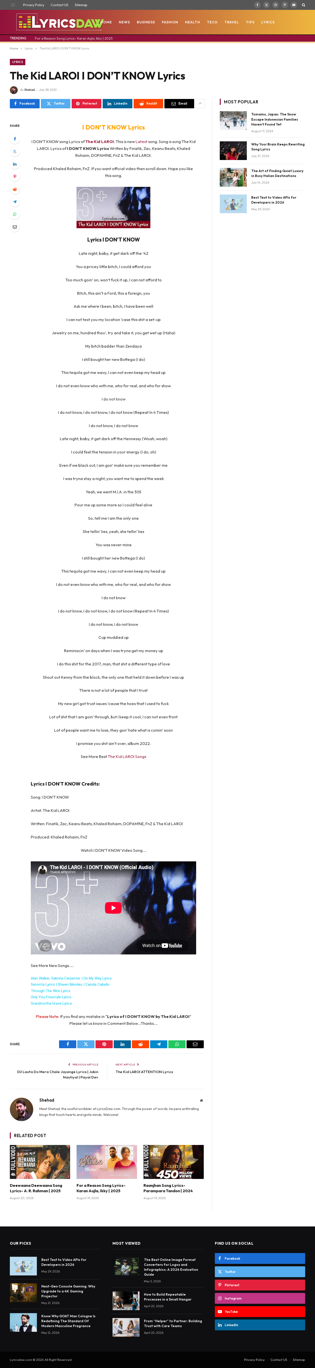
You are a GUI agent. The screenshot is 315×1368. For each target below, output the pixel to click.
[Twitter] (15, 151)
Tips (250, 22)
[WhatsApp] (15, 214)
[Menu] (13, 4)
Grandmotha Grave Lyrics (51, 1003)
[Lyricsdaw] (60, 22)
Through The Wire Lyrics (50, 991)
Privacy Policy (33, 5)
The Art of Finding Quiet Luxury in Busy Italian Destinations (277, 173)
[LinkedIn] (15, 164)
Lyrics (268, 22)
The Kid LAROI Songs (127, 756)
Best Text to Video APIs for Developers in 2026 (273, 200)
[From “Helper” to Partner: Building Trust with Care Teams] (126, 1327)
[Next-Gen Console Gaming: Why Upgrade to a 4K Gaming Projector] (23, 1292)
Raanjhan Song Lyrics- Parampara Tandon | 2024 (168, 1188)
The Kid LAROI (99, 141)
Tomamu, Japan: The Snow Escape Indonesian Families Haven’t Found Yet (274, 119)
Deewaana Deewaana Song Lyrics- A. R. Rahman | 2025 (36, 1188)
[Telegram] (15, 202)
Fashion (170, 22)
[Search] (303, 5)
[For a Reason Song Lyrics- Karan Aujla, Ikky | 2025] (107, 1162)
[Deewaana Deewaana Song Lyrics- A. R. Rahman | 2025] (40, 1162)
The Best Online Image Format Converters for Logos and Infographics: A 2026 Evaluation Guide (171, 1267)
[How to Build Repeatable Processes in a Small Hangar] (126, 1300)
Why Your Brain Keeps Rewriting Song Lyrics (278, 146)
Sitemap (81, 5)
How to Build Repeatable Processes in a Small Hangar (167, 1297)
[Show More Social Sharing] (200, 103)
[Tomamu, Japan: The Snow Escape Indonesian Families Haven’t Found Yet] (233, 120)
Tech (212, 22)
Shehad (29, 90)
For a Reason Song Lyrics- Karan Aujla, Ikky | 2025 (74, 38)
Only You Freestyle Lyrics (51, 997)
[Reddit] (15, 189)
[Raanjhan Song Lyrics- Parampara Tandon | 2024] (173, 1162)
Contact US (59, 5)
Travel (231, 22)
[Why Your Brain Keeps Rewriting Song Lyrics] (233, 150)
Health (192, 22)
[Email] (15, 227)
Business (146, 22)
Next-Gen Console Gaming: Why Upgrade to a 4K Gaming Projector (68, 1291)
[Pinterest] (15, 176)
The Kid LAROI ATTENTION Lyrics (144, 1071)
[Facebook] (15, 139)
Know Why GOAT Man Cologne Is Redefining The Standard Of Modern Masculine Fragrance (68, 1321)
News (124, 22)
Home (106, 22)
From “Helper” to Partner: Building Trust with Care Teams (173, 1323)
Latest (142, 141)
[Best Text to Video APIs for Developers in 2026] (233, 203)
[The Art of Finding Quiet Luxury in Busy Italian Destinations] (233, 177)
